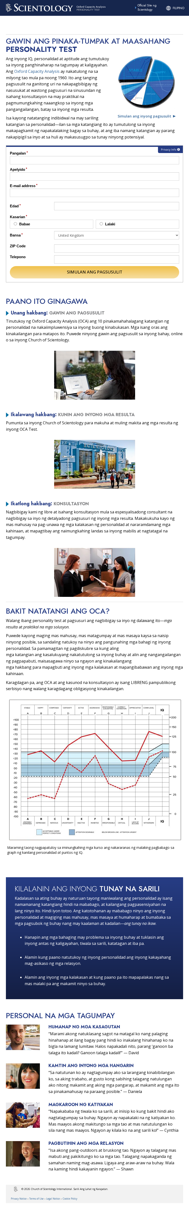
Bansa (15, 235)
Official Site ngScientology (147, 7)
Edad (14, 206)
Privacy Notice (19, 1198)
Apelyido (17, 169)
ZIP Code (18, 246)
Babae (24, 224)
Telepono (18, 257)
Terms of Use (36, 1198)
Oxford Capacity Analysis (37, 71)
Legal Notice (53, 1198)
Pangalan (18, 153)
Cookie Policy (70, 1198)
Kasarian (17, 217)
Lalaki (109, 224)
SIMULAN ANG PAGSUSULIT (94, 272)
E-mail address (22, 186)
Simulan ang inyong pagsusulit (144, 116)
